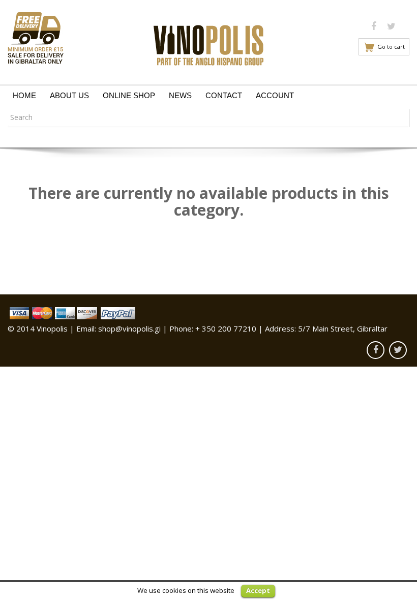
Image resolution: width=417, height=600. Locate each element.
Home (24, 95)
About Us (69, 95)
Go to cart (391, 46)
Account (275, 95)
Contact (223, 95)
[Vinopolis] (208, 42)
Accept (258, 590)
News (180, 95)
